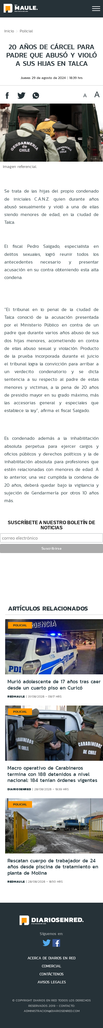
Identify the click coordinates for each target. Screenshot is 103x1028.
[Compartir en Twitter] (21, 98)
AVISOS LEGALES (51, 982)
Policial (26, 31)
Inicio (9, 31)
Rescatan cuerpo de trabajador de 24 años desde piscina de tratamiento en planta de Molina (52, 867)
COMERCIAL (51, 966)
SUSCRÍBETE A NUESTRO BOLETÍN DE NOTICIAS (51, 525)
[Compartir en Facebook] (7, 98)
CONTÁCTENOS (51, 974)
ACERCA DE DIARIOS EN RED (51, 958)
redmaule (16, 696)
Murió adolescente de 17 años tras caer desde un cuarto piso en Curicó (54, 685)
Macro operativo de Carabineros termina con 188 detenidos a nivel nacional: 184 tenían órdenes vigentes (52, 774)
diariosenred (19, 789)
